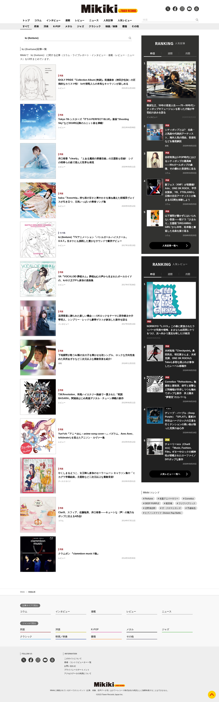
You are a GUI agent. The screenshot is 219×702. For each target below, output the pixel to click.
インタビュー (53, 20)
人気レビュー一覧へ (170, 473)
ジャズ (80, 26)
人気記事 (108, 20)
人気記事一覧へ (170, 245)
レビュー (79, 20)
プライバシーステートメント (76, 670)
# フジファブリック (186, 503)
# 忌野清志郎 (149, 508)
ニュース (94, 20)
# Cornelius (188, 498)
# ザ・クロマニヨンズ (170, 508)
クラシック (95, 26)
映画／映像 (111, 26)
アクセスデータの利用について (77, 673)
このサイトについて (73, 659)
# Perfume (148, 498)
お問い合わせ (70, 666)
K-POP (56, 26)
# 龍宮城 (168, 503)
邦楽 (36, 26)
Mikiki (22, 592)
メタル (68, 26)
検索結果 (31, 592)
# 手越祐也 (190, 508)
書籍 (124, 26)
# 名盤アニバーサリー (168, 498)
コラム (38, 20)
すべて (25, 26)
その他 (135, 26)
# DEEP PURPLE (151, 503)
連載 (67, 20)
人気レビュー (125, 20)
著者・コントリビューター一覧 (77, 662)
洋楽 (46, 26)
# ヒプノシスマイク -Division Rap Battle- (162, 513)
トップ (26, 20)
